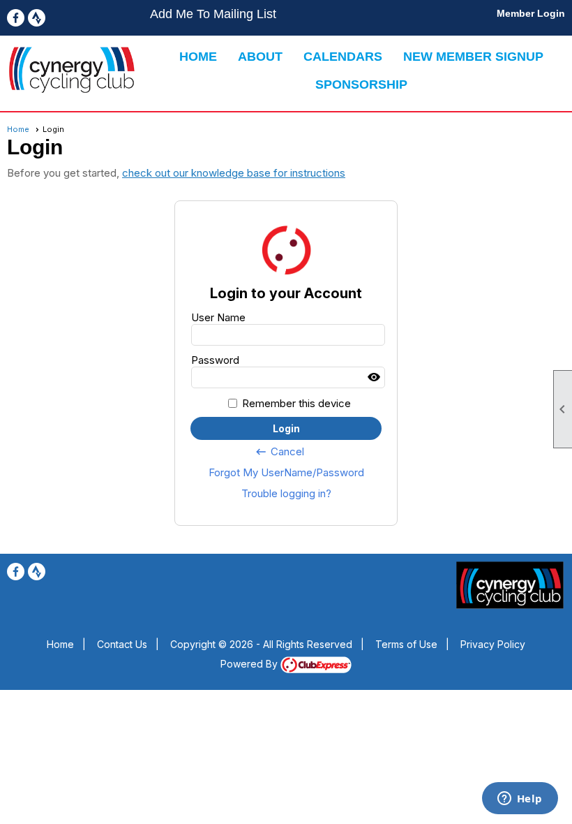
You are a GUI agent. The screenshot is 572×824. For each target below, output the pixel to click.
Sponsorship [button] (361, 84)
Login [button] (286, 428)
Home (198, 57)
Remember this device (296, 403)
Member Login (531, 13)
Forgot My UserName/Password (286, 472)
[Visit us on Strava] (36, 18)
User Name (218, 317)
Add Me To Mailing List (213, 14)
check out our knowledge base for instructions (233, 172)
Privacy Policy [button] (492, 644)
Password (215, 360)
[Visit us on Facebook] (15, 18)
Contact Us (122, 644)
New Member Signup (473, 57)
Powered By (250, 664)
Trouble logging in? (286, 493)
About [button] (260, 57)
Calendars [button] (342, 57)
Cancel (279, 452)
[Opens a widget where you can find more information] (519, 799)
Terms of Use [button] (406, 644)
